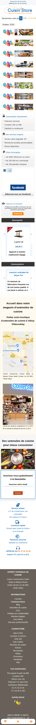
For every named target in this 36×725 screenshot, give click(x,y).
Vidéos (18, 654)
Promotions (18, 656)
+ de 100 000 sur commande (16, 161)
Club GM (18, 639)
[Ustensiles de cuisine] (18, 10)
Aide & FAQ (18, 633)
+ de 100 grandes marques (16, 164)
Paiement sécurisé (12, 121)
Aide (18, 662)
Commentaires (17, 264)
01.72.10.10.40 (18, 688)
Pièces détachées (12, 146)
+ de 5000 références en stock (17, 157)
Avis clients (18, 619)
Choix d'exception (13, 152)
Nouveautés (17, 220)
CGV (18, 611)
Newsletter (18, 659)
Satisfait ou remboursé (14, 128)
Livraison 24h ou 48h (13, 125)
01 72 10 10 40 (18, 551)
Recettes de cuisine (18, 645)
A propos (18, 599)
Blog (18, 605)
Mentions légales (18, 616)
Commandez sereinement (16, 117)
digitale (17, 715)
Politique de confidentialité (18, 613)
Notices (18, 648)
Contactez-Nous (18, 602)
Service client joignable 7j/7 (16, 139)
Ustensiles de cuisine (18, 608)
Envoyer (18, 493)
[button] (20, 18)
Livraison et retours (18, 636)
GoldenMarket (17, 718)
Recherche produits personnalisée (18, 143)
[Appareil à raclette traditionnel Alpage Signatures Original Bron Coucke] (18, 233)
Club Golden (18, 642)
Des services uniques (14, 134)
